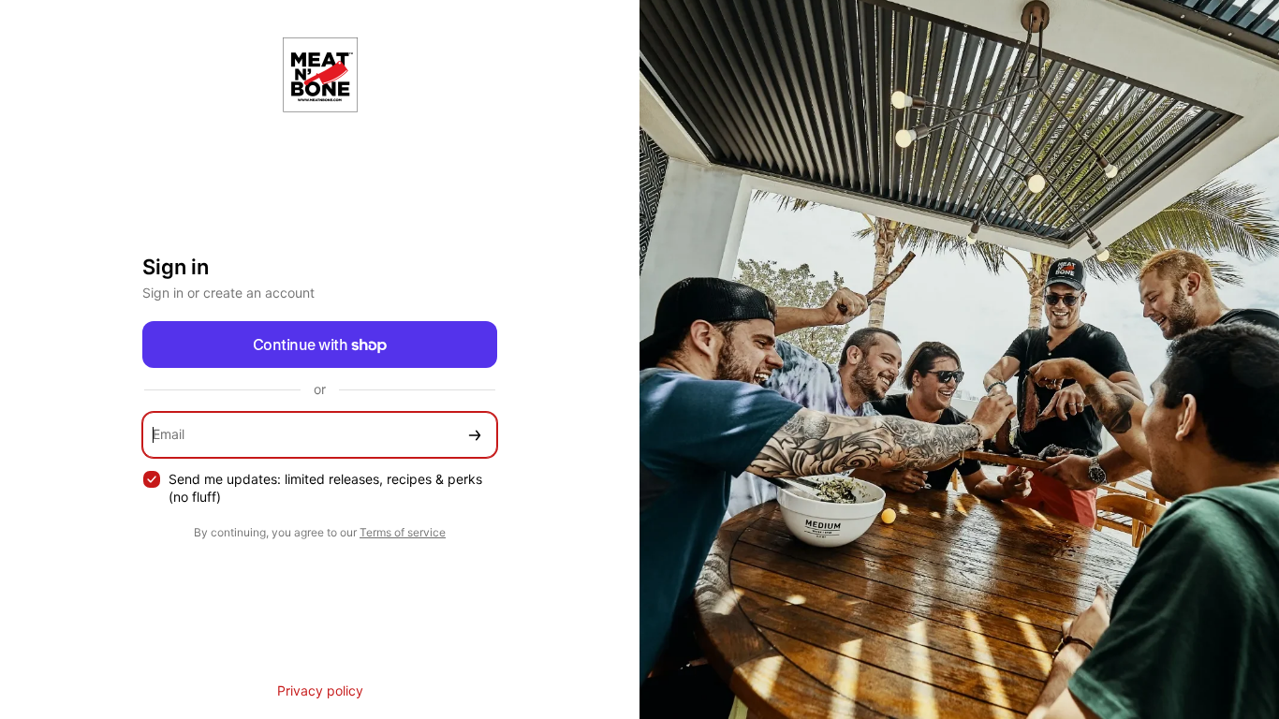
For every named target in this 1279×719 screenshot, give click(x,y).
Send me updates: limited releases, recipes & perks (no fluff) (325, 488)
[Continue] (475, 434)
